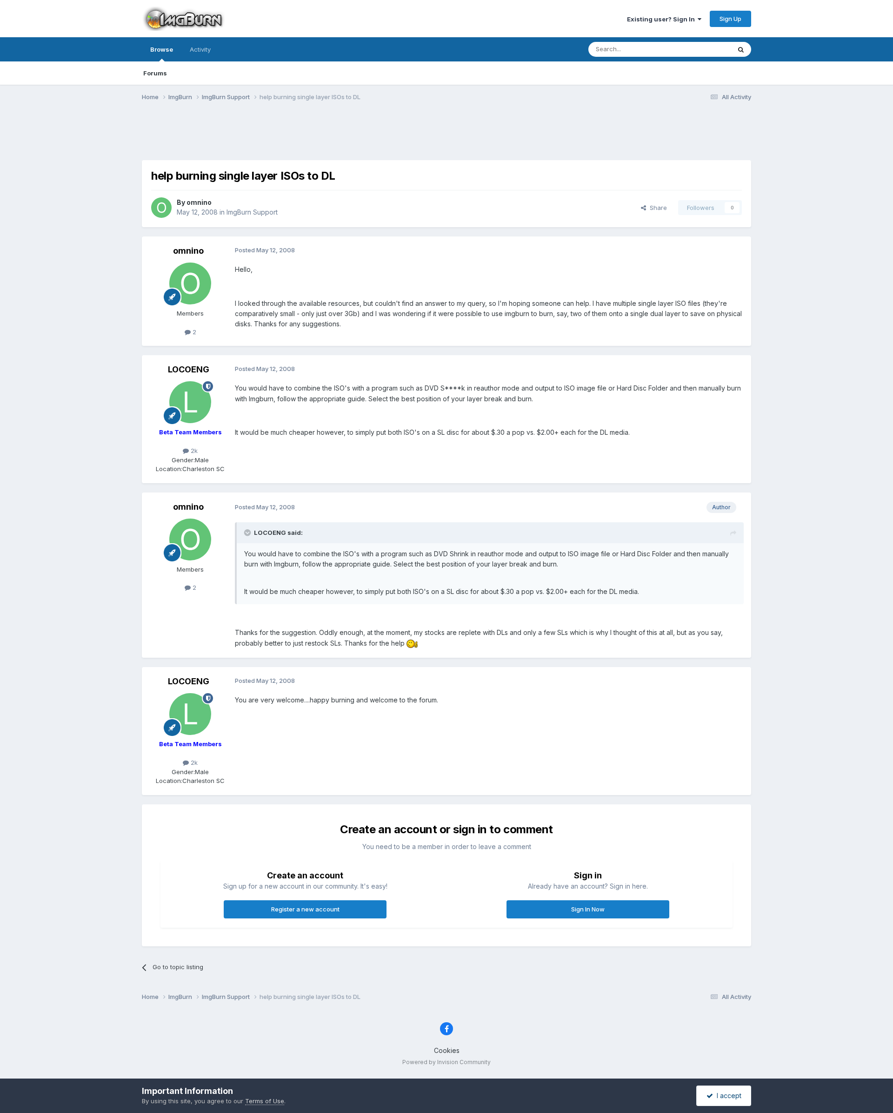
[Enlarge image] (412, 643)
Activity (200, 49)
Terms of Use (264, 1101)
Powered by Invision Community (446, 1062)
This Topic (703, 49)
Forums (155, 73)
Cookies (447, 1050)
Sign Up (730, 18)
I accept (727, 1096)
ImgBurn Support (252, 212)
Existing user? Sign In (662, 19)
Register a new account (305, 909)
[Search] (741, 49)
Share (656, 207)
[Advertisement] (446, 136)
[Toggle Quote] (248, 532)
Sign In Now (588, 909)
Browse (161, 49)
